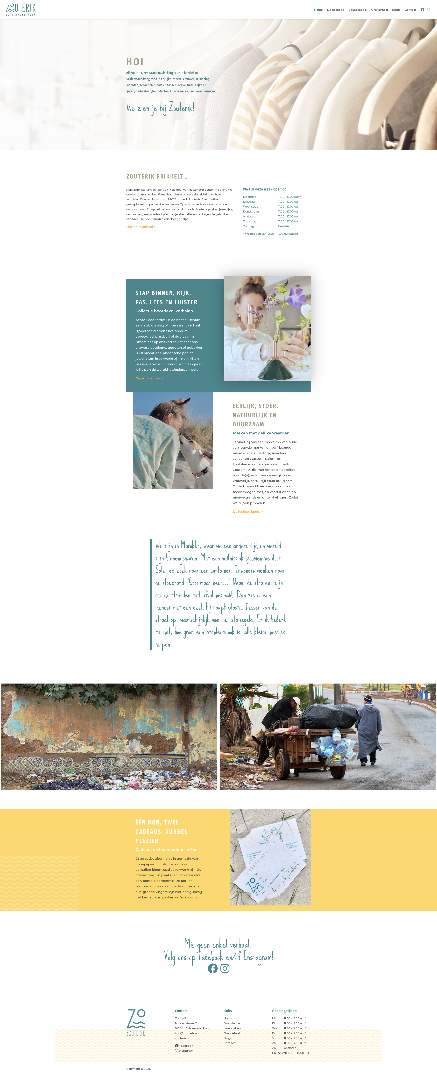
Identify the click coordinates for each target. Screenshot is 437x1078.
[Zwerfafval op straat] (109, 737)
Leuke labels (358, 10)
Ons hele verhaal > (141, 227)
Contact (410, 10)
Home (318, 10)
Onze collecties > (149, 378)
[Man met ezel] (327, 737)
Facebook (210, 956)
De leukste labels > (248, 512)
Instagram (257, 956)
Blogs (396, 10)
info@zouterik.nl (186, 1033)
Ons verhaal (379, 10)
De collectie (335, 10)
